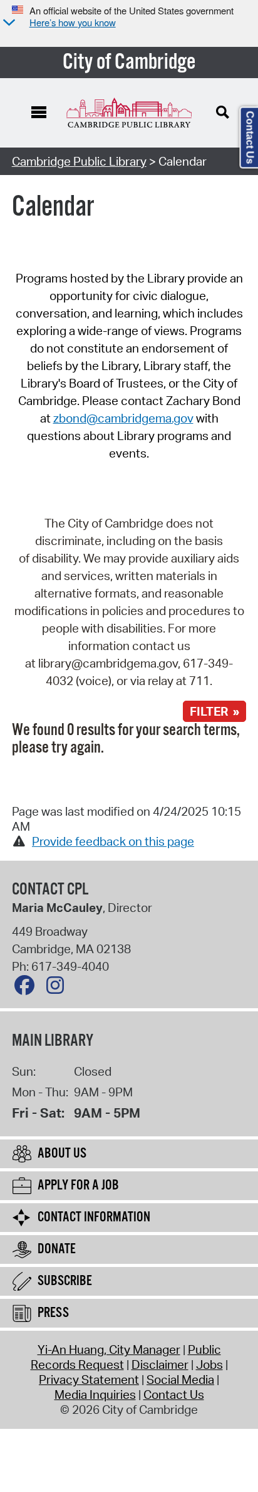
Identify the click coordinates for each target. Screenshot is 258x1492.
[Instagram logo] (58, 988)
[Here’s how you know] (7, 23)
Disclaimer (160, 1364)
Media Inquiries (95, 1394)
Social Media (180, 1379)
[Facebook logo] (27, 988)
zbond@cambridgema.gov (123, 418)
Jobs (209, 1364)
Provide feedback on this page (113, 841)
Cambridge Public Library (79, 161)
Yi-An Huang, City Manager (109, 1349)
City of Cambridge (129, 62)
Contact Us (173, 1394)
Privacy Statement (89, 1379)
